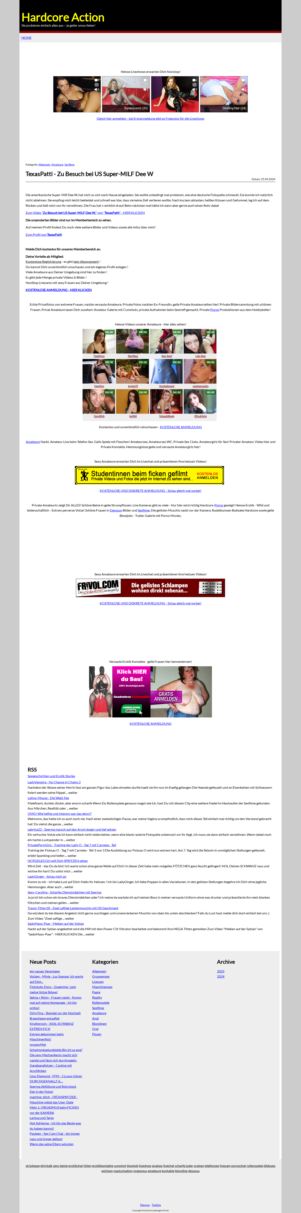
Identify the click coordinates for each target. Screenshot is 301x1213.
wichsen (107, 1171)
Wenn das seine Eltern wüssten (52, 1144)
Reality (97, 997)
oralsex (199, 1166)
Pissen (96, 1034)
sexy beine (60, 1166)
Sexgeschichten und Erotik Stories (51, 776)
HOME (27, 38)
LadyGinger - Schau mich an (47, 876)
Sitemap (145, 1205)
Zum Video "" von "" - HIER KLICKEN (85, 213)
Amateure (57, 164)
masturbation (123, 1171)
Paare (96, 992)
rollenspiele (255, 1166)
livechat (168, 1166)
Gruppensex (101, 976)
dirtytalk (46, 1166)
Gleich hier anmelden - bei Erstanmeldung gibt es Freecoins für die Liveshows (150, 118)
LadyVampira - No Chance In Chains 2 (54, 782)
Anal (95, 1018)
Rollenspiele (100, 1002)
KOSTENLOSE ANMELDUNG (181, 427)
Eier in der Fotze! (41, 1091)
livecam (225, 1166)
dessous (194, 1171)
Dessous (116, 510)
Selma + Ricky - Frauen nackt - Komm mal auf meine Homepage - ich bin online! (55, 1002)
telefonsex (212, 1166)
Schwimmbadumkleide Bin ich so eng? (56, 1050)
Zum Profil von (44, 234)
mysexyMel (38, 1044)
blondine (181, 1171)
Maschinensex (102, 987)
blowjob (132, 1166)
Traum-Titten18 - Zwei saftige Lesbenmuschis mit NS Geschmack (73, 908)
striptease (33, 1166)
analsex (157, 1166)
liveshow (145, 1166)
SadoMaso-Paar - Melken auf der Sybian (56, 923)
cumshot (120, 1166)
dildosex (269, 1166)
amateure (154, 1171)
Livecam (98, 982)
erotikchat (75, 1166)
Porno (214, 310)
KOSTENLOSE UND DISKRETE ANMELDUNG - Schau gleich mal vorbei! (150, 490)
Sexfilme (69, 164)
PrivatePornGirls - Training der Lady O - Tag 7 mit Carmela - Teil (72, 845)
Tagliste (156, 1205)
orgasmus (140, 1171)
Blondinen (99, 1024)
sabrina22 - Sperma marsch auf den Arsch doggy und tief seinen (72, 829)
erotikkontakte (102, 1166)
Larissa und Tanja (42, 1118)
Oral (95, 1029)
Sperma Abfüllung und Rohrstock (53, 1086)
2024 (220, 976)
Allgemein (44, 164)
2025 (220, 971)
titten (88, 1166)
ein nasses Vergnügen (45, 971)
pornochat (238, 1166)
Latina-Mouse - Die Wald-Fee (48, 798)
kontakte (168, 1171)
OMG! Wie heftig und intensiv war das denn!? (60, 813)
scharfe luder (184, 1166)
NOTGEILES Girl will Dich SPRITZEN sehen (58, 861)
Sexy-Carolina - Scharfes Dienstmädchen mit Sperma (64, 892)
